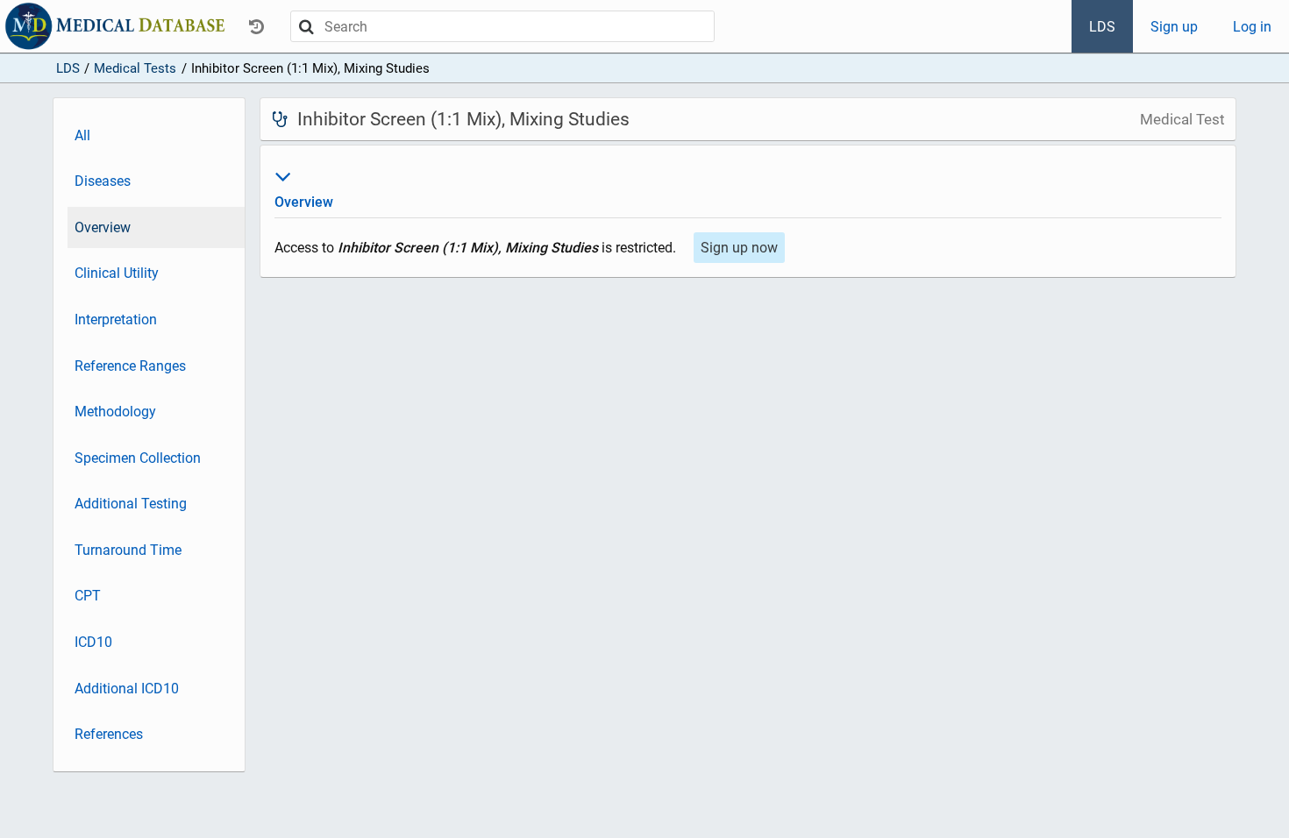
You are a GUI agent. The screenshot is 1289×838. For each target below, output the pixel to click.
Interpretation (116, 319)
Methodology (115, 411)
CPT (88, 595)
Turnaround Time (128, 550)
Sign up (1174, 26)
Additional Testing (131, 503)
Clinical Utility (117, 273)
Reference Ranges (130, 366)
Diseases (103, 181)
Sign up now (739, 247)
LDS (1102, 26)
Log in (1252, 26)
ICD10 (93, 642)
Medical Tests (135, 68)
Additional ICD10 (127, 688)
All (82, 135)
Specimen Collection (138, 458)
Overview (103, 227)
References (109, 734)
